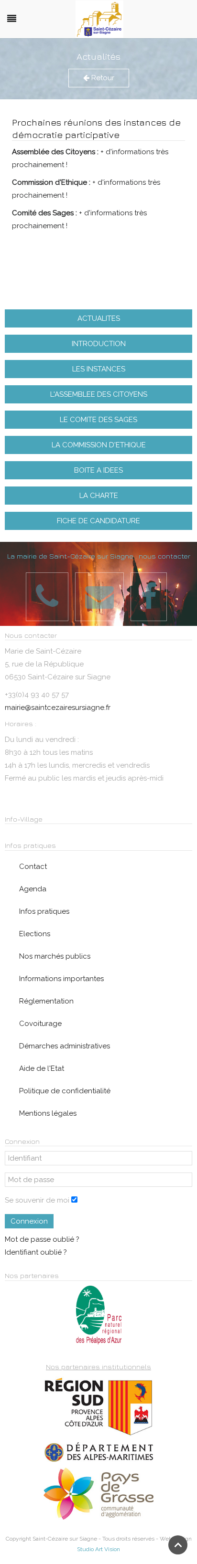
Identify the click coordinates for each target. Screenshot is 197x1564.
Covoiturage (40, 1023)
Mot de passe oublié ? (42, 1239)
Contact (33, 866)
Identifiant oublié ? (36, 1252)
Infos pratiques (44, 911)
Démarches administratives (64, 1046)
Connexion (29, 1221)
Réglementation (46, 1001)
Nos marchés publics (54, 956)
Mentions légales (48, 1113)
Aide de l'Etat (41, 1068)
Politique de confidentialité (64, 1091)
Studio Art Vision (98, 1549)
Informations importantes (61, 978)
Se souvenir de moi (37, 1200)
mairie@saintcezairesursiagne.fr (57, 707)
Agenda (32, 889)
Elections (34, 934)
